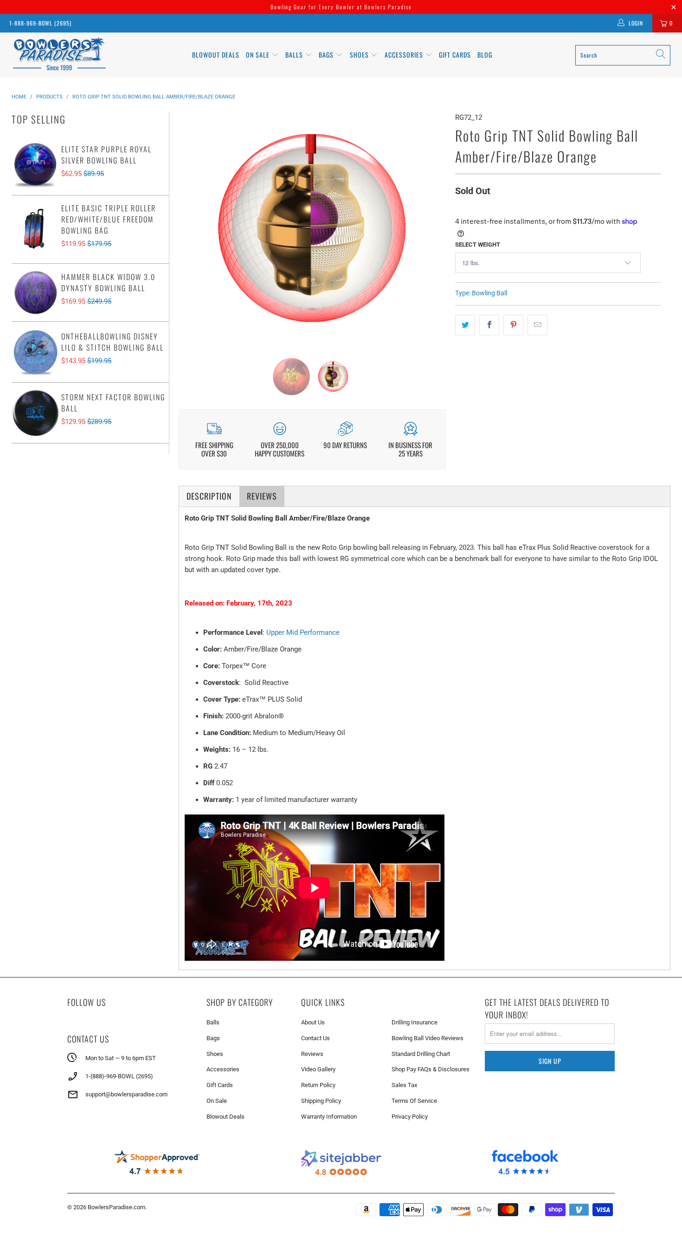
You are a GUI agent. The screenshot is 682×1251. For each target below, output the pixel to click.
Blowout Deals (215, 54)
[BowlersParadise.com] (59, 55)
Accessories (405, 54)
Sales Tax (404, 1085)
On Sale (216, 1100)
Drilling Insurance (415, 1022)
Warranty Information (329, 1116)
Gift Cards (455, 54)
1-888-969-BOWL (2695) (40, 23)
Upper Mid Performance (303, 632)
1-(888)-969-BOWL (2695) (119, 1076)
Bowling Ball (489, 293)
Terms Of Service (414, 1100)
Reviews (312, 1053)
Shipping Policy (321, 1100)
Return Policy (318, 1085)
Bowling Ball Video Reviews (427, 1038)
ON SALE (258, 54)
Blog (484, 54)
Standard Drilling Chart (421, 1053)
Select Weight (477, 244)
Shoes (360, 54)
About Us (313, 1022)
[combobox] (622, 55)
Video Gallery (318, 1069)
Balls (295, 54)
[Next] (431, 228)
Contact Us (315, 1038)
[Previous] (192, 228)
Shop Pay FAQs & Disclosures (431, 1069)
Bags (327, 54)
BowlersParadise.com (116, 1207)
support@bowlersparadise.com (126, 1094)
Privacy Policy (410, 1116)
